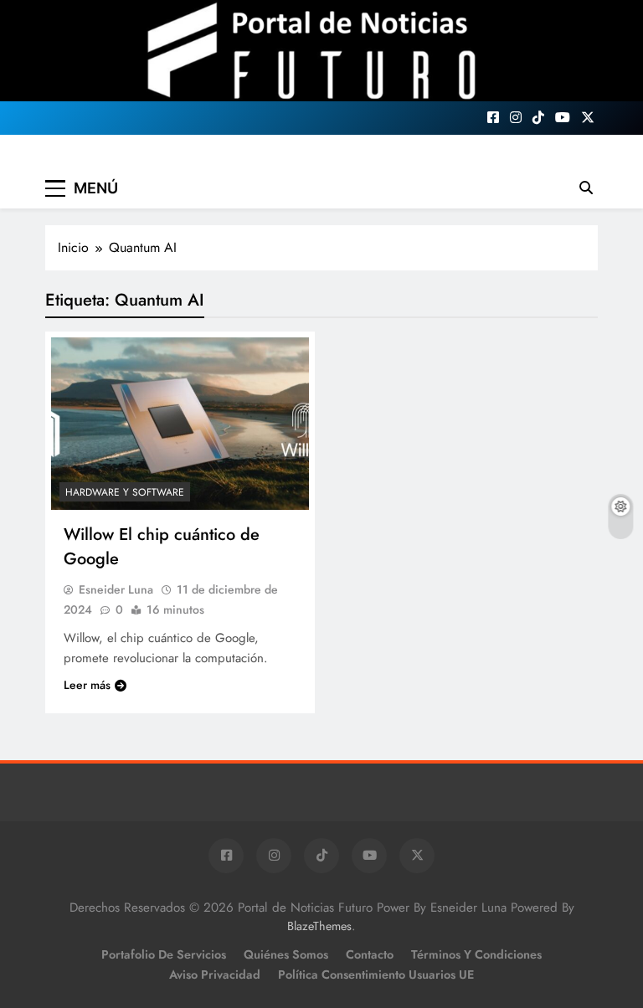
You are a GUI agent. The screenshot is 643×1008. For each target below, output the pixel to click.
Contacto (370, 954)
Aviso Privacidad (214, 974)
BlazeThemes (319, 926)
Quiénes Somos (286, 954)
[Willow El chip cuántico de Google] (180, 423)
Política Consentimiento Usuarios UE (376, 974)
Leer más (87, 684)
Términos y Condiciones (476, 954)
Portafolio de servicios (163, 954)
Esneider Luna (116, 589)
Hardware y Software (124, 492)
